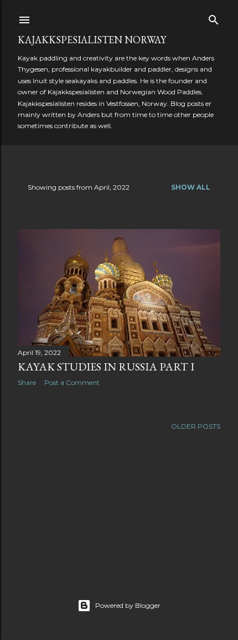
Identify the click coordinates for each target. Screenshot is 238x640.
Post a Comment (72, 382)
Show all (190, 187)
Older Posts (195, 426)
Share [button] (27, 382)
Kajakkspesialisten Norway (92, 39)
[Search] (213, 17)
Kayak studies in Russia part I (106, 366)
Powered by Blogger (128, 605)
